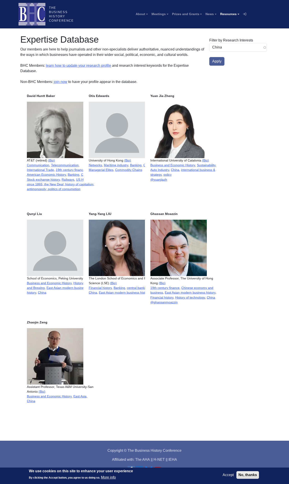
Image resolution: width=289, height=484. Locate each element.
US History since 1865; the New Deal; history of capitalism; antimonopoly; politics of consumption (60, 184)
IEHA (172, 459)
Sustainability (206, 165)
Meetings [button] (158, 14)
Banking (73, 174)
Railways (68, 179)
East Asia (79, 396)
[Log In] (244, 14)
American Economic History (46, 174)
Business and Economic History (172, 165)
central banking (138, 288)
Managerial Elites (101, 170)
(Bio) (51, 160)
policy (167, 174)
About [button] (140, 14)
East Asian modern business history (124, 292)
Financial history (100, 288)
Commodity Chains (128, 170)
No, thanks (247, 475)
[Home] (34, 14)
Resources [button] (228, 14)
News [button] (209, 14)
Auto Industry (159, 170)
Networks (95, 165)
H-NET (159, 459)
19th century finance (70, 170)
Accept (228, 475)
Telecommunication (65, 165)
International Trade (40, 170)
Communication (38, 165)
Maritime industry (116, 165)
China (175, 170)
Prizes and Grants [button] (185, 14)
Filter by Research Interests (231, 40)
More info (108, 477)
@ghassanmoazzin (164, 302)
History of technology (190, 297)
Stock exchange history (43, 179)
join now (60, 82)
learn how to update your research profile (78, 65)
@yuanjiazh (158, 179)
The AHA (142, 459)
